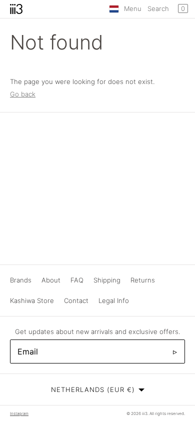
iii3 (145, 413)
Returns (142, 280)
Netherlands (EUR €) (93, 390)
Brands (21, 280)
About (51, 280)
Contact (76, 300)
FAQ (77, 280)
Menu (133, 8)
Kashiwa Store (32, 300)
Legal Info (113, 300)
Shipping (107, 280)
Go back (23, 94)
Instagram (19, 413)
